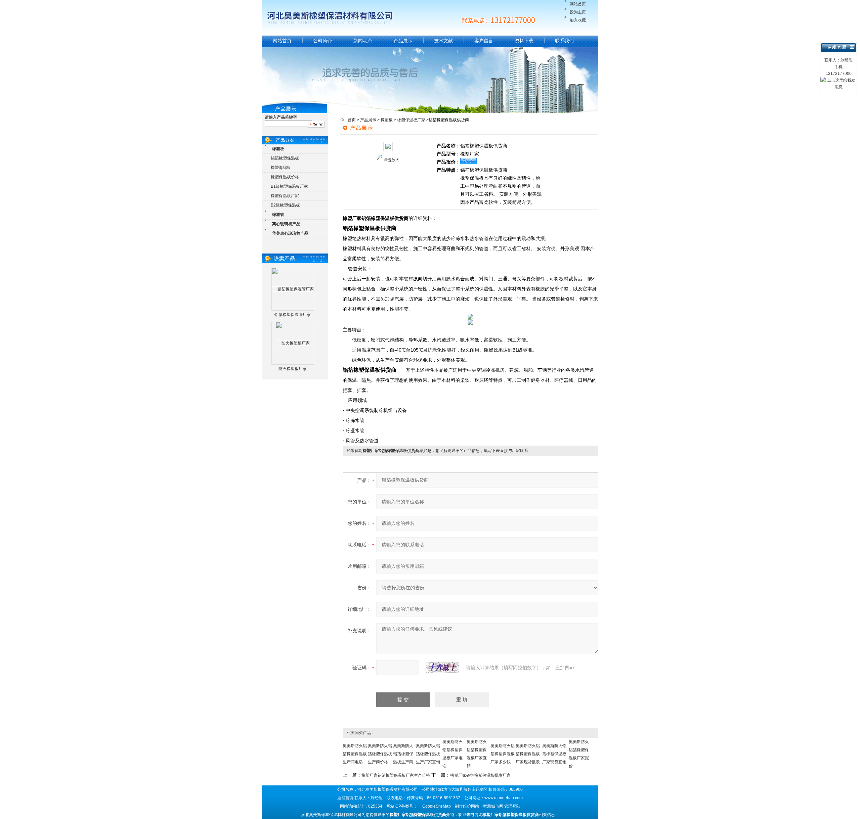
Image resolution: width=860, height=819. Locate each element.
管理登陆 (512, 806)
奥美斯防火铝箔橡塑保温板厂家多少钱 (502, 753)
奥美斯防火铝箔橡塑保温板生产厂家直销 (428, 753)
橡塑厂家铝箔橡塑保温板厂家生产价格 (395, 775)
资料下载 (524, 40)
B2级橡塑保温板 (285, 205)
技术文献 (443, 40)
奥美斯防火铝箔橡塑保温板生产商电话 (355, 753)
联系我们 (564, 40)
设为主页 (578, 12)
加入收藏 (578, 20)
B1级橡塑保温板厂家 (289, 186)
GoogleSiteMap (436, 806)
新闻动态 (362, 40)
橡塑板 (387, 120)
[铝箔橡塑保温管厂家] (293, 289)
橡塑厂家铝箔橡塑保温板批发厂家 (480, 775)
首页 (352, 120)
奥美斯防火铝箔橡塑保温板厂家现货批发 (528, 753)
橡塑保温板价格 (285, 177)
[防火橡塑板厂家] (293, 343)
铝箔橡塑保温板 (285, 158)
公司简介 (322, 40)
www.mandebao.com (503, 797)
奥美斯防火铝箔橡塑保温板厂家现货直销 (554, 753)
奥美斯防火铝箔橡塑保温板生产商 (403, 753)
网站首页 (578, 4)
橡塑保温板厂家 (285, 195)
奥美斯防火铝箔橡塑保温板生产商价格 (380, 753)
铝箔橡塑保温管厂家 (292, 314)
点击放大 (391, 159)
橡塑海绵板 (281, 167)
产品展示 (403, 40)
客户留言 (483, 40)
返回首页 (345, 797)
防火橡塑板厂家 (292, 368)
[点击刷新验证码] (442, 667)
